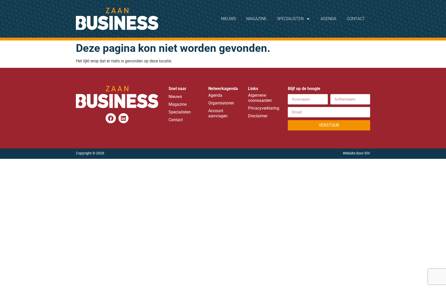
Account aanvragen (218, 113)
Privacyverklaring (262, 108)
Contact (356, 18)
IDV (367, 153)
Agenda (328, 18)
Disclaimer (257, 115)
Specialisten (290, 18)
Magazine (256, 18)
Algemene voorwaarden (260, 98)
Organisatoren (221, 103)
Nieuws (228, 18)
